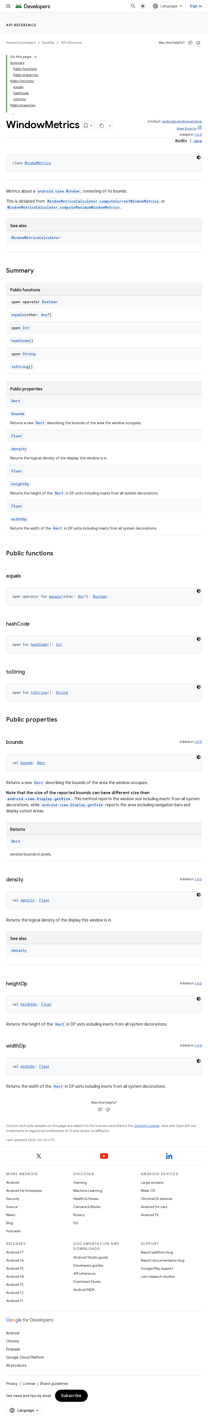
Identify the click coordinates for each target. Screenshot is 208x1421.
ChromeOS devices (156, 1198)
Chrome (12, 1341)
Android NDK (83, 1289)
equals (17, 314)
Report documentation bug (162, 1260)
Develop (48, 42)
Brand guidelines (54, 1384)
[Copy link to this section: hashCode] (35, 624)
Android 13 (14, 1284)
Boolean (49, 301)
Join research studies (158, 1276)
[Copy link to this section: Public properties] (62, 720)
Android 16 (15, 1260)
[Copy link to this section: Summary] (39, 271)
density (18, 448)
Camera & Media (86, 1206)
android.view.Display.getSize (38, 798)
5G (75, 1223)
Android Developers (21, 42)
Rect (15, 400)
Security (12, 1198)
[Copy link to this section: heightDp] (32, 984)
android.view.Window (58, 191)
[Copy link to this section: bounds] (28, 743)
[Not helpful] (198, 42)
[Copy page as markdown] (101, 125)
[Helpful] (190, 42)
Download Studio (87, 1281)
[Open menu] (8, 6)
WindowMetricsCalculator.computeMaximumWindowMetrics (63, 207)
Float (16, 436)
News (10, 1215)
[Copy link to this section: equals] (26, 576)
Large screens (152, 1182)
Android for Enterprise (24, 1190)
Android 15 (15, 1268)
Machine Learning (87, 1190)
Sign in (196, 6)
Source (12, 1206)
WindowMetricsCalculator (35, 237)
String (29, 353)
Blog (9, 1223)
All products (16, 1365)
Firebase (13, 1349)
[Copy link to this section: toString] (30, 672)
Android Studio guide (90, 1257)
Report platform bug (157, 1252)
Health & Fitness (85, 1198)
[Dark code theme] (199, 157)
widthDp (19, 519)
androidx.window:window (182, 121)
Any (44, 314)
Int (26, 327)
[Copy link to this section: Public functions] (58, 554)
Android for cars (154, 1206)
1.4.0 (198, 879)
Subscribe (71, 1395)
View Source (186, 128)
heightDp (20, 484)
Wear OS (148, 1190)
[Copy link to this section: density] (28, 880)
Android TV (150, 1215)
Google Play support (157, 1268)
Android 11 (14, 1300)
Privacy (79, 1215)
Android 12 (15, 1292)
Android (12, 1182)
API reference (21, 25)
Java (197, 141)
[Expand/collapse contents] (35, 57)
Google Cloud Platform (25, 1357)
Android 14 (15, 1276)
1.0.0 (198, 134)
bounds (17, 413)
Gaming (80, 1182)
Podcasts (13, 1231)
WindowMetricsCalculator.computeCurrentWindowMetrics (103, 201)
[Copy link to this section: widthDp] (31, 1046)
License (29, 1384)
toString (20, 366)
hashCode (20, 340)
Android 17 (15, 1252)
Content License (146, 1126)
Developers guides (88, 1265)
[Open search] (133, 6)
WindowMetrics (38, 162)
